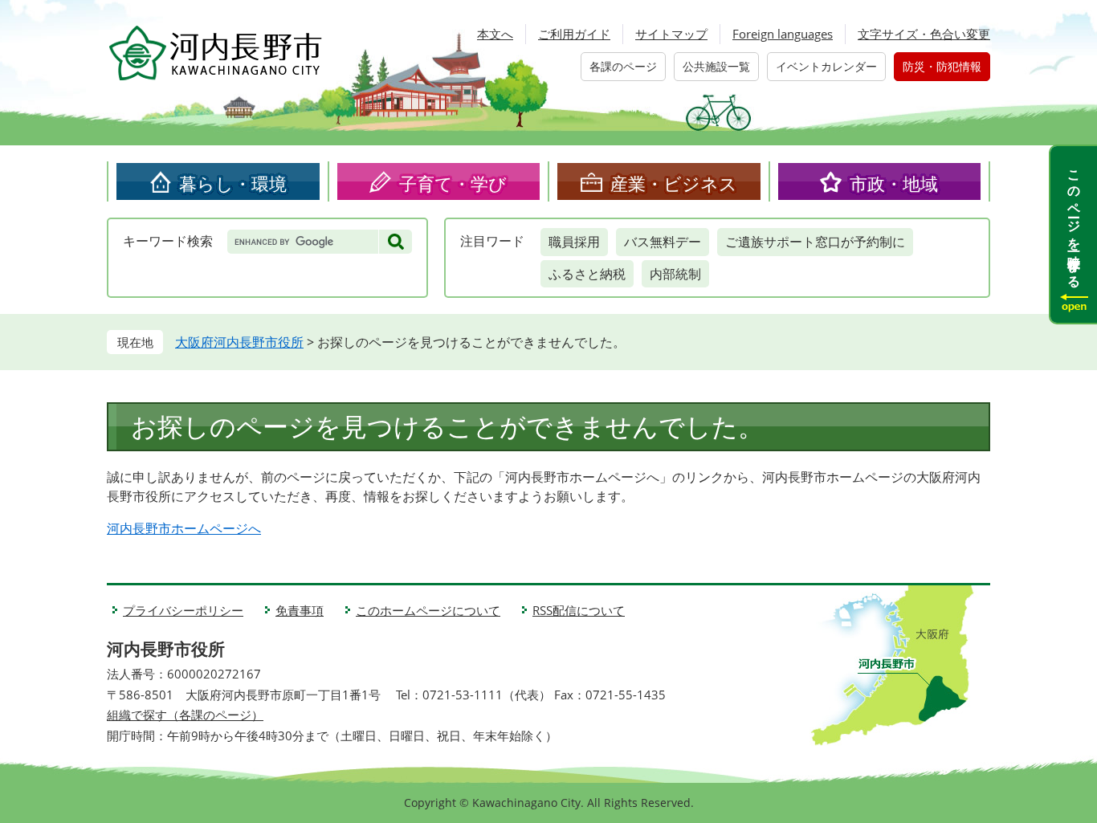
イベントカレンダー (826, 66)
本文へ (495, 34)
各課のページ (623, 66)
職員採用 (574, 242)
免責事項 (299, 610)
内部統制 (675, 274)
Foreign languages (782, 34)
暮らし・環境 (233, 183)
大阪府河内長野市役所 (239, 342)
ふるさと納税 (587, 274)
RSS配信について (578, 610)
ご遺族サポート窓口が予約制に (815, 242)
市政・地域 (894, 183)
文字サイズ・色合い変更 (924, 34)
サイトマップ (671, 34)
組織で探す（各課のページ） (185, 715)
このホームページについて (428, 610)
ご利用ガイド (574, 34)
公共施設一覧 (716, 66)
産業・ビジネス (673, 183)
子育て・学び (453, 183)
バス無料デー (662, 242)
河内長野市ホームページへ (184, 528)
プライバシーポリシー (183, 610)
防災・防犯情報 (942, 66)
